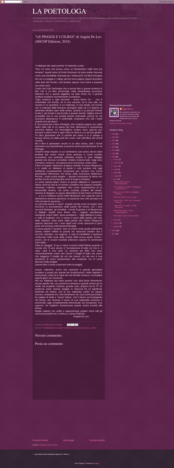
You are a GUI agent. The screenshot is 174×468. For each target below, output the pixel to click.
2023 (114, 144)
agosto (116, 166)
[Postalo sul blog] (70, 325)
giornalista (81, 328)
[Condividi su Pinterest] (77, 325)
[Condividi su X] (72, 325)
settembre (117, 163)
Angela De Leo (127, 109)
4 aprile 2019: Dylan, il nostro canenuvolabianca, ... (123, 211)
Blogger (96, 463)
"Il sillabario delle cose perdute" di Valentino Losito (59, 328)
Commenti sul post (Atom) (49, 445)
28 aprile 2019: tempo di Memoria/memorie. (121, 183)
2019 (114, 157)
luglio (116, 169)
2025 (114, 137)
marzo (116, 220)
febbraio (117, 223)
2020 (114, 153)
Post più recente (40, 440)
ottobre (116, 159)
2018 (114, 230)
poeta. (88, 328)
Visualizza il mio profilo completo (120, 123)
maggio (116, 176)
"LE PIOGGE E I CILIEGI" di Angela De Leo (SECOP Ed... (127, 188)
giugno (116, 172)
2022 (114, 147)
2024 (114, 140)
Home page (68, 440)
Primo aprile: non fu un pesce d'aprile (126, 216)
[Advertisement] (69, 419)
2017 (114, 234)
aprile (116, 179)
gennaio (117, 226)
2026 (114, 134)
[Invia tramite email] (68, 325)
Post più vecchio (97, 440)
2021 (114, 150)
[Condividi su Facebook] (75, 325)
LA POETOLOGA (59, 11)
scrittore (93, 328)
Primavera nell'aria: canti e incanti (124, 197)
